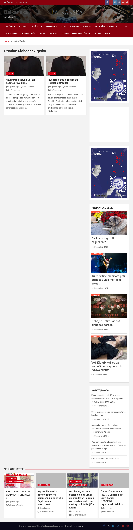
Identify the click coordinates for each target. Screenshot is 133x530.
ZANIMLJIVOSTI (97, 422)
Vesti (107, 33)
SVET (63, 26)
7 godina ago (108, 508)
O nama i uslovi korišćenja (76, 33)
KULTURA (87, 26)
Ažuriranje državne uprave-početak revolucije (21, 81)
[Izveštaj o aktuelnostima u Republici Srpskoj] (66, 66)
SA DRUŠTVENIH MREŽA (106, 26)
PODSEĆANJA (11, 478)
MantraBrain (79, 526)
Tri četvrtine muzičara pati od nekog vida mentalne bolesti (108, 448)
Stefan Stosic (28, 87)
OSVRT (42, 33)
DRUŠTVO (35, 26)
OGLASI (97, 33)
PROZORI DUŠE (28, 33)
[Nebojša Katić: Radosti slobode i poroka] (109, 463)
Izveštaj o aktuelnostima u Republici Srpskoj (63, 81)
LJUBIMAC (95, 381)
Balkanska (16, 12)
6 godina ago (13, 87)
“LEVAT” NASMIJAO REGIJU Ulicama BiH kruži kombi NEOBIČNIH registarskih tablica (112, 498)
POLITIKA (23, 26)
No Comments (14, 90)
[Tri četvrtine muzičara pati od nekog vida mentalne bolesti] (109, 421)
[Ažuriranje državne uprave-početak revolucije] (24, 66)
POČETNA (10, 26)
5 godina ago (13, 502)
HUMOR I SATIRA (12, 475)
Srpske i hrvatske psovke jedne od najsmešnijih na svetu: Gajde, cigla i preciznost (50, 498)
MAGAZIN (10, 33)
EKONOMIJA (51, 26)
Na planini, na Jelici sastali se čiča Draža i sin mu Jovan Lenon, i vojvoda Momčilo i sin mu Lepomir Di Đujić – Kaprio (81, 499)
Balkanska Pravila (15, 505)
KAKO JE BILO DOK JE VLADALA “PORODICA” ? (18, 494)
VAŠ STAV (53, 33)
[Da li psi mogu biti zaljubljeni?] (109, 380)
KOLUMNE (74, 26)
